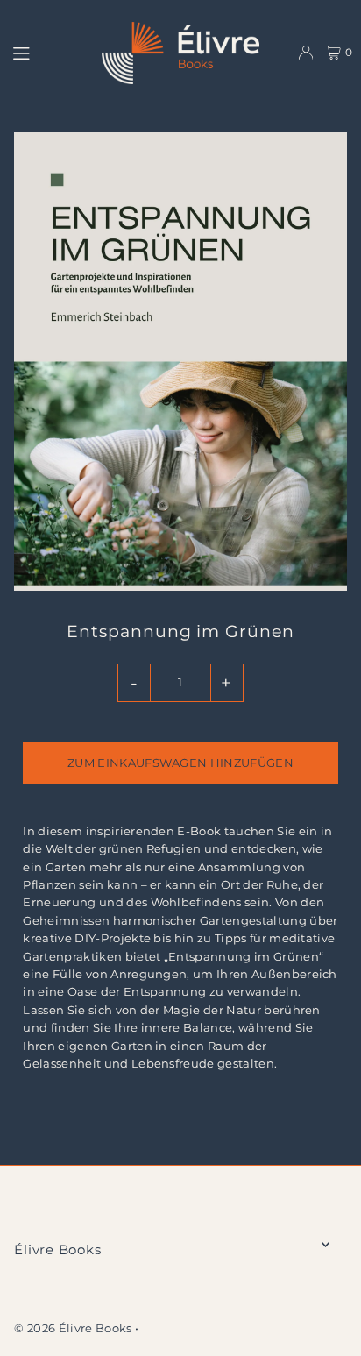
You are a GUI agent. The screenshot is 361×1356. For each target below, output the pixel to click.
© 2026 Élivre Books (72, 1328)
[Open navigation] (49, 52)
